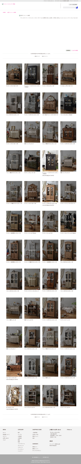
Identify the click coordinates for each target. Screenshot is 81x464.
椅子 (9, 22)
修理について (35, 448)
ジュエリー (9, 46)
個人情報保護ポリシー (36, 457)
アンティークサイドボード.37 (12, 85)
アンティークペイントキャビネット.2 (67, 203)
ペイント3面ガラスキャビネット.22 (13, 172)
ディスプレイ (21, 449)
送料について (35, 436)
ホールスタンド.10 (10, 407)
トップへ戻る (74, 423)
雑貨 (9, 31)
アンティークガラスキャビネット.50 (67, 377)
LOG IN (55, 8)
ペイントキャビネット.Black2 (66, 114)
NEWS (47, 4)
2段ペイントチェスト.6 (28, 143)
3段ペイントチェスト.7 (10, 348)
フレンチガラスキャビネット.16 (66, 262)
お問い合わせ (6, 438)
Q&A (33, 438)
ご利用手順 (35, 432)
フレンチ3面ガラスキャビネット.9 (49, 348)
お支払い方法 (35, 434)
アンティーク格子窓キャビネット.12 (13, 233)
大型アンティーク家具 (11, 12)
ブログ (4, 440)
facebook (65, 4)
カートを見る (72, 4)
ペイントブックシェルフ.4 (29, 407)
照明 (9, 34)
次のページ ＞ (45, 56)
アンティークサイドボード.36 (12, 143)
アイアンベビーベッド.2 (65, 319)
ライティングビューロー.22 (29, 172)
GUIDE (47, 6)
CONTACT (55, 4)
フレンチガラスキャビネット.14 (30, 377)
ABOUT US (47, 8)
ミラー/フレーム (9, 36)
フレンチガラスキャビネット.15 (30, 348)
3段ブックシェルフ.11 (28, 319)
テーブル (9, 24)
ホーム (4, 432)
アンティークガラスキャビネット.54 (49, 203)
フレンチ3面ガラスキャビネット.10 (49, 143)
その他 (9, 44)
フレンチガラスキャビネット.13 (48, 407)
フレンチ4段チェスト (46, 377)
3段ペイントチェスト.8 (64, 172)
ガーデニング (9, 39)
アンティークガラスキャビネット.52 (49, 319)
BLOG (55, 6)
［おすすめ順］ (75, 50)
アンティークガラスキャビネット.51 (67, 348)
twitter (64, 4)
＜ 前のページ (37, 56)
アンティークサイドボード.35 (30, 203)
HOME (4, 12)
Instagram (67, 4)
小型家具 (9, 26)
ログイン (5, 436)
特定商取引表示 (46, 457)
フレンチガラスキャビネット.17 (12, 114)
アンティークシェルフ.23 (47, 233)
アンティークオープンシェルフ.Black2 (68, 233)
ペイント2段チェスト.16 (11, 319)
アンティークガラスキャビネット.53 (49, 290)
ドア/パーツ (9, 41)
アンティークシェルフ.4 (65, 407)
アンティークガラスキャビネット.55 (67, 143)
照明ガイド (35, 446)
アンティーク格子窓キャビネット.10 (49, 262)
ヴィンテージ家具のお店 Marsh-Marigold (55, 444)
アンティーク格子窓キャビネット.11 (13, 262)
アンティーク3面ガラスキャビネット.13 (32, 262)
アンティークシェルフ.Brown (30, 233)
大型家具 (9, 29)
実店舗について (6, 434)
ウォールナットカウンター (11, 377)
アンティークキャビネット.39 (48, 85)
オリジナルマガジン (37, 450)
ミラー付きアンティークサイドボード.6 (50, 114)
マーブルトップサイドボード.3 (66, 85)
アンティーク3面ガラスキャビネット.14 (14, 203)
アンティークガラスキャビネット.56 (31, 114)
